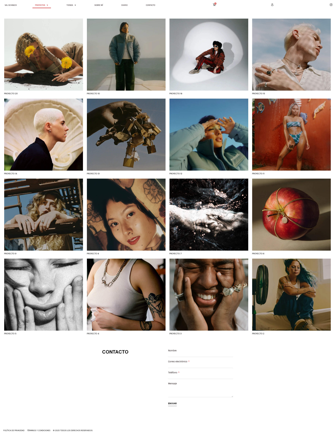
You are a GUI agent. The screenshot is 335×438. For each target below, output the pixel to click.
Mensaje (172, 384)
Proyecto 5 (10, 333)
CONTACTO (150, 5)
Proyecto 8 (93, 253)
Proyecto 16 (175, 93)
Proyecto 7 (175, 253)
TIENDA (70, 5)
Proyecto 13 (93, 173)
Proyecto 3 (175, 333)
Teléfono (173, 373)
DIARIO (124, 5)
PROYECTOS (40, 5)
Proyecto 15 (258, 93)
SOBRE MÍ (98, 5)
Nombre (172, 351)
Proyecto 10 (93, 93)
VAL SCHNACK (11, 5)
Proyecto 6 (258, 253)
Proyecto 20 (11, 93)
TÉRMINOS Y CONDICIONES (38, 430)
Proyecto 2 (258, 333)
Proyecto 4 (93, 333)
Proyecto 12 (175, 173)
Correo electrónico (178, 362)
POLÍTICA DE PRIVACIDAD (13, 430)
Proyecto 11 (258, 173)
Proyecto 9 (10, 253)
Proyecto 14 (10, 173)
